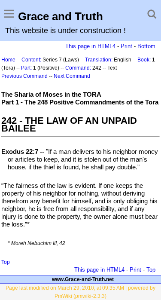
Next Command (72, 76)
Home (8, 60)
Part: (26, 68)
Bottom (146, 46)
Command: (78, 68)
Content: (31, 60)
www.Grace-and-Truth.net (83, 279)
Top (5, 262)
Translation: (98, 60)
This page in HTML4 (90, 46)
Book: (144, 60)
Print (126, 46)
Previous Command (24, 76)
